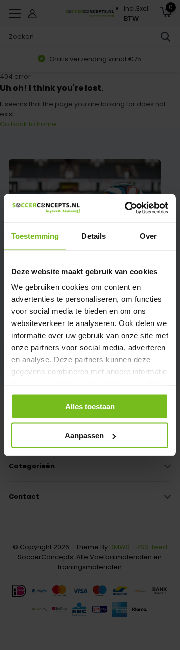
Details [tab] (94, 235)
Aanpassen (84, 435)
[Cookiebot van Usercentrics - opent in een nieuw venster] (127, 208)
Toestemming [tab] (35, 235)
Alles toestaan (90, 406)
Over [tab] (148, 235)
